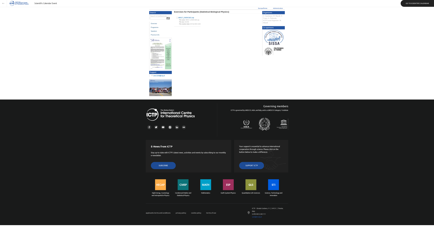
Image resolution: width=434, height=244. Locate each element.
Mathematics (205, 193)
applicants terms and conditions (158, 213)
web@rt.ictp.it (257, 217)
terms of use (211, 213)
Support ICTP (251, 165)
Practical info (155, 35)
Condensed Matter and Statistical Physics (183, 194)
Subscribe (163, 165)
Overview (154, 23)
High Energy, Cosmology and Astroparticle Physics (160, 194)
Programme (154, 27)
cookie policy (196, 213)
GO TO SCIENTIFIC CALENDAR (417, 3)
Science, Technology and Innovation (273, 194)
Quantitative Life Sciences (251, 193)
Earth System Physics (228, 193)
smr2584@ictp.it (159, 76)
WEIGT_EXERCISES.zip (186, 18)
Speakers (154, 31)
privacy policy (181, 213)
